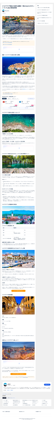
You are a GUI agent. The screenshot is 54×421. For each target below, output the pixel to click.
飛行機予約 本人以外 (35, 400)
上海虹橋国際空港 (5, 403)
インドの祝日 (43, 400)
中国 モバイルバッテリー (16, 403)
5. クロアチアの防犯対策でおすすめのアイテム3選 (44, 18)
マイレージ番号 (5, 400)
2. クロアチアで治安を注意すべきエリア (43, 9)
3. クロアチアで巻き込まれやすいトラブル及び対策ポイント (44, 13)
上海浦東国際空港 (25, 403)
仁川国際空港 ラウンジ (45, 403)
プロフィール (47, 384)
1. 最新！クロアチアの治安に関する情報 (43, 7)
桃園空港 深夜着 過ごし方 (16, 400)
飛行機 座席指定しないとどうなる (27, 400)
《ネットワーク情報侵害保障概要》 (23, 377)
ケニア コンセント (34, 403)
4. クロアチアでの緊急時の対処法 (42, 15)
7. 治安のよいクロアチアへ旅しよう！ (43, 23)
